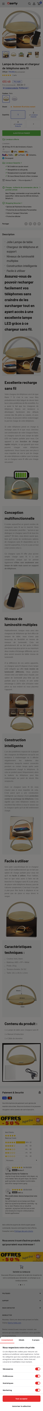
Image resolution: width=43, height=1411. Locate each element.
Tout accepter (21, 1399)
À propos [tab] (35, 1340)
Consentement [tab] (7, 1340)
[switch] (37, 1369)
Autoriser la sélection (21, 1406)
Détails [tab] (21, 1340)
